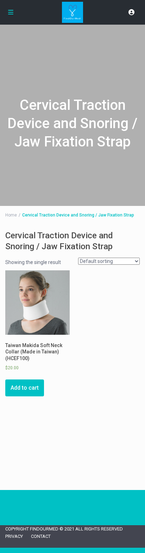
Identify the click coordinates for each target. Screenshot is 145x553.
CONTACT (41, 536)
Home (11, 215)
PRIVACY (14, 536)
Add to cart (25, 387)
